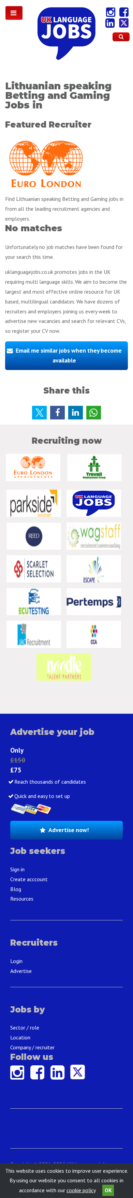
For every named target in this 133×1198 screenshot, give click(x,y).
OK (108, 1190)
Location (20, 1037)
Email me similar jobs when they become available (69, 355)
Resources (21, 898)
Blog (15, 889)
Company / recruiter (32, 1047)
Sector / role (24, 1027)
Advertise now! (68, 830)
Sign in (17, 869)
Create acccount (29, 879)
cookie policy (80, 1190)
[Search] (121, 36)
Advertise (21, 970)
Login (16, 961)
